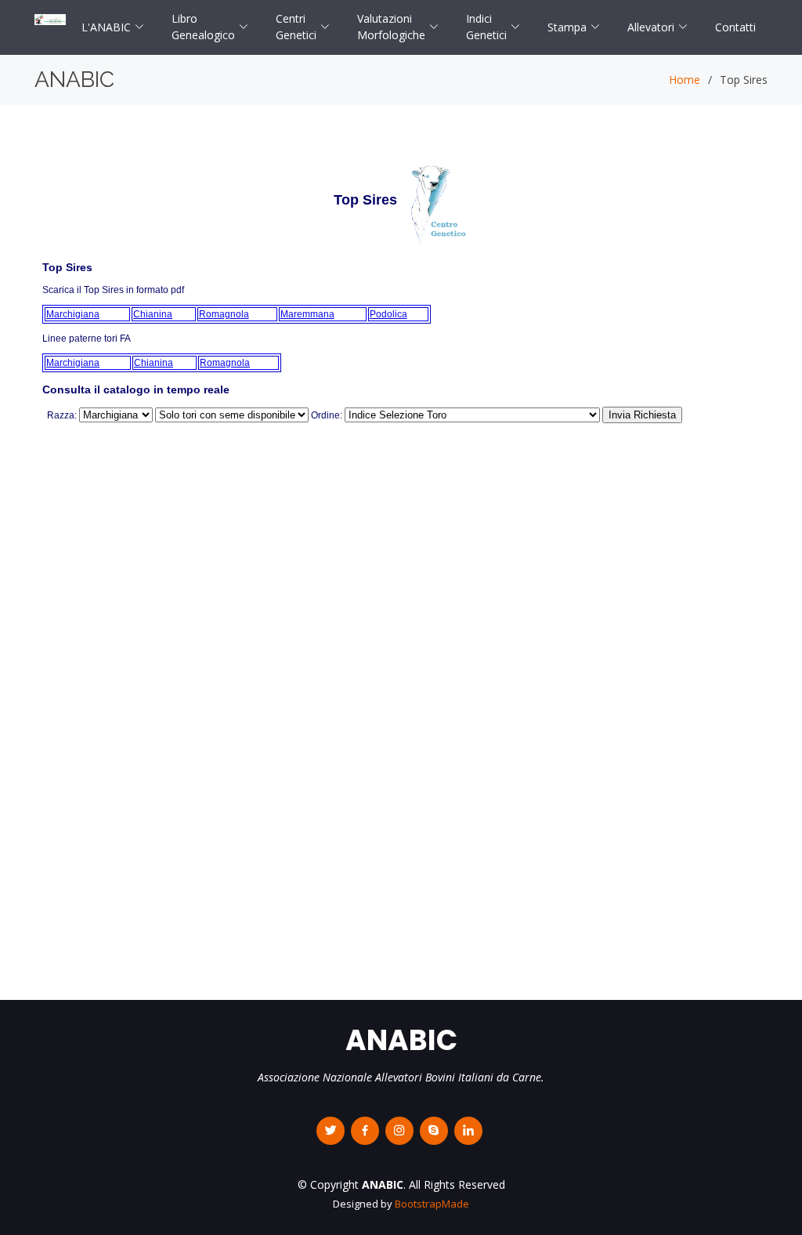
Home (684, 79)
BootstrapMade (432, 1204)
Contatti (735, 27)
